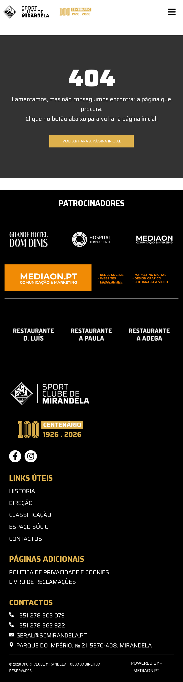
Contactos (25, 538)
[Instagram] (31, 456)
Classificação (30, 515)
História (22, 491)
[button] (171, 11)
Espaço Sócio (29, 526)
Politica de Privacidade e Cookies (59, 572)
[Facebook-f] (15, 456)
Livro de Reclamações (42, 581)
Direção (21, 503)
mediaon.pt (146, 670)
